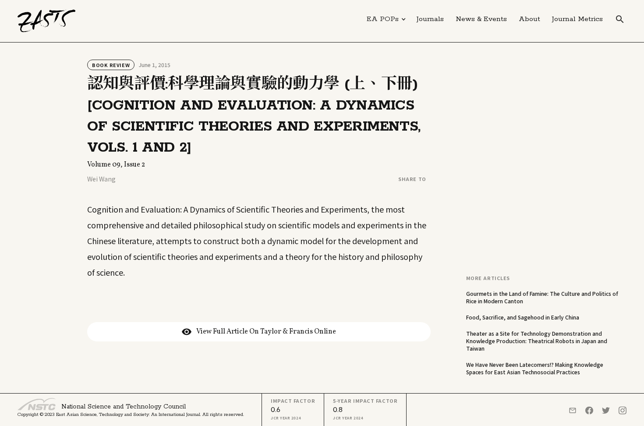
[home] (47, 21)
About (529, 19)
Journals (430, 19)
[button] (386, 19)
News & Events (481, 19)
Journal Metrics (577, 19)
